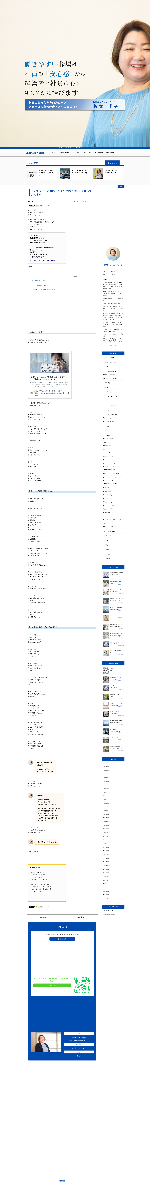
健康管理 (106, 418)
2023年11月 (105, 883)
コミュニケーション (109, 449)
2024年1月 (105, 876)
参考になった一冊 (108, 456)
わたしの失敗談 (108, 469)
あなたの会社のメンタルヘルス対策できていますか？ (79, 172)
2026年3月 (105, 781)
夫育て (105, 410)
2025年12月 (105, 792)
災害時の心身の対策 (110, 483)
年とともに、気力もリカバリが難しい (44, 289)
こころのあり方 (108, 523)
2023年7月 (105, 898)
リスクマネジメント (108, 371)
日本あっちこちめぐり (108, 405)
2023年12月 (105, 880)
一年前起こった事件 (39, 281)
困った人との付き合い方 (110, 378)
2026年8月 (105, 763)
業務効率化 (107, 502)
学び (105, 516)
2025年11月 (105, 796)
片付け (105, 512)
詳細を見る (113, 345)
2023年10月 (105, 887)
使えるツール (107, 526)
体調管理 (106, 445)
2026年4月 (105, 777)
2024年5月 (105, 862)
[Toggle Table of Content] (74, 276)
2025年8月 (105, 807)
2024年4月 (105, 865)
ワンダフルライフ (107, 536)
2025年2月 (105, 829)
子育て (105, 540)
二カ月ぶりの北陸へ (114, 738)
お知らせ (105, 430)
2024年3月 (105, 869)
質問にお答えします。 (108, 362)
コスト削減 (107, 495)
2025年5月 (105, 818)
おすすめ (105, 426)
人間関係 (106, 491)
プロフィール (77, 153)
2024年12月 (105, 836)
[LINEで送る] (39, 205)
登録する (52, 985)
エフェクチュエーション (109, 396)
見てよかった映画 (108, 438)
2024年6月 (105, 858)
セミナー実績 (106, 558)
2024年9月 (105, 847)
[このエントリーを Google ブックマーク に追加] (48, 205)
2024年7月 (105, 854)
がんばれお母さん (107, 531)
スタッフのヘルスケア (108, 414)
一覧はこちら (113, 163)
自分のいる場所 (108, 509)
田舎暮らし (106, 401)
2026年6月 (105, 770)
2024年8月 (105, 851)
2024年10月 (105, 843)
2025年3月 (105, 825)
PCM (106, 452)
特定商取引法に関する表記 (109, 914)
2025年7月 (105, 810)
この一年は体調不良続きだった (42, 285)
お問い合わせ (110, 153)
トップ (53, 153)
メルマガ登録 (99, 153)
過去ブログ (87, 153)
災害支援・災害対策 (109, 505)
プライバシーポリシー (108, 910)
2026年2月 (105, 785)
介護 (104, 545)
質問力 (105, 387)
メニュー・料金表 (63, 153)
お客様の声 (106, 549)
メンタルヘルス (108, 421)
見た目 (105, 442)
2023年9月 (105, 891)
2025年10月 (105, 799)
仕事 (104, 366)
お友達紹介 (106, 392)
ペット (105, 459)
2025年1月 (105, 832)
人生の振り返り (108, 466)
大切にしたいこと (80, 201)
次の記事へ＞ (81, 917)
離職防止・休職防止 (109, 374)
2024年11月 (105, 840)
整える (105, 435)
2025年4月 (105, 821)
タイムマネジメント (109, 477)
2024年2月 (105, 873)
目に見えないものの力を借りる (111, 473)
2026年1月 (105, 788)
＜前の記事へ (43, 917)
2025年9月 (105, 803)
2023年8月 (105, 895)
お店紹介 (105, 383)
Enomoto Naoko (35, 152)
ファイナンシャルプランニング (111, 519)
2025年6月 (105, 814)
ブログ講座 (107, 498)
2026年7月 (105, 766)
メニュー (112, 616)
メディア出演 (106, 554)
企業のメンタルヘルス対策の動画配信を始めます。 (46, 172)
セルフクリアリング (109, 463)
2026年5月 (105, 774)
